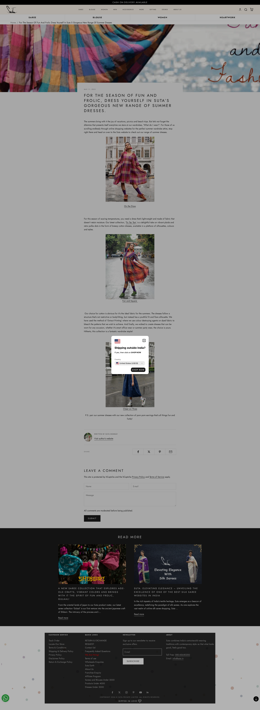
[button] (144, 340)
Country (118, 359)
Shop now (138, 370)
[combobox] (127, 363)
